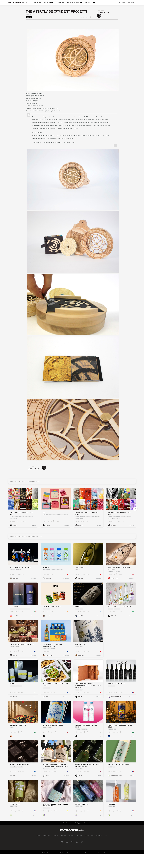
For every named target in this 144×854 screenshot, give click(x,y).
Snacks (77, 518)
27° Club (13, 684)
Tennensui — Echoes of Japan (119, 607)
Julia (14, 775)
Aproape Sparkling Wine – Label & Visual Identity (55, 805)
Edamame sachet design (52, 607)
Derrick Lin (103, 12)
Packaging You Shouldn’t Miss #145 (21, 513)
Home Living (97, 516)
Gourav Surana (49, 615)
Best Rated (25, 516)
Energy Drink (18, 569)
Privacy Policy (89, 835)
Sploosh (46, 567)
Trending (55, 835)
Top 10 (15, 518)
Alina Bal (47, 775)
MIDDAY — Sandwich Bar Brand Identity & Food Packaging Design (55, 765)
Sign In (124, 2)
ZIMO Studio (80, 578)
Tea (115, 729)
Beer (48, 648)
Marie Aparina (15, 578)
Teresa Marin (15, 615)
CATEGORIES (48, 2)
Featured (71, 835)
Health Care (59, 514)
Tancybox (80, 696)
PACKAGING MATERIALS (74, 2)
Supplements (65, 514)
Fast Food (51, 768)
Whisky (81, 768)
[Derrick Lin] (99, 15)
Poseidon (78, 607)
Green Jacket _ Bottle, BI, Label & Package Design (87, 765)
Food (11, 518)
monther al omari (114, 578)
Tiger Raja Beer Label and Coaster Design (52, 645)
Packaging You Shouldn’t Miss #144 (87, 513)
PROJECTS (37, 2)
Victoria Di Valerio (37, 93)
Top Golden (79, 567)
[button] (120, 2)
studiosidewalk (16, 736)
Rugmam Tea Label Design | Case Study (120, 726)
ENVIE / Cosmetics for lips (20, 764)
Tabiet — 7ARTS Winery (116, 684)
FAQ (106, 835)
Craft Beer (53, 648)
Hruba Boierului (81, 804)
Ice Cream (12, 646)
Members (99, 835)
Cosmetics (53, 569)
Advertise (79, 835)
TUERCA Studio (49, 736)
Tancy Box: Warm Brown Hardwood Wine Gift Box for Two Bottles (87, 685)
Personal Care (59, 569)
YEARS (87, 2)
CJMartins (15, 655)
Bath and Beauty (18, 516)
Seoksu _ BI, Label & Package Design (86, 726)
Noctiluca (112, 804)
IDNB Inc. (80, 736)
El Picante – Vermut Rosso (53, 725)
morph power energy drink (20, 567)
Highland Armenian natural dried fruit (55, 684)
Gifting (11, 727)
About (38, 835)
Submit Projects (131, 2)
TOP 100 (63, 835)
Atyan (47, 696)
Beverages (30, 516)
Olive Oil (77, 569)
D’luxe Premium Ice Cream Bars (22, 644)
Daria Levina (48, 578)
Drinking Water (117, 571)
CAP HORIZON (80, 644)
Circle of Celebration (18, 725)
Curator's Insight (52, 514)
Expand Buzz (113, 736)
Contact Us (46, 835)
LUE (44, 512)
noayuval (14, 696)
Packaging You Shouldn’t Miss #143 (119, 513)
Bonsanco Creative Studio (116, 696)
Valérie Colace (81, 615)
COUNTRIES (59, 2)
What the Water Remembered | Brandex (119, 568)
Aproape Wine (15, 804)
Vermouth (49, 727)
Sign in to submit (93, 823)
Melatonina (14, 607)
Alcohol (11, 516)
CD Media (29, 17)
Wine (81, 646)
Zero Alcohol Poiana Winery (119, 764)
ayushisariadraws (49, 655)
